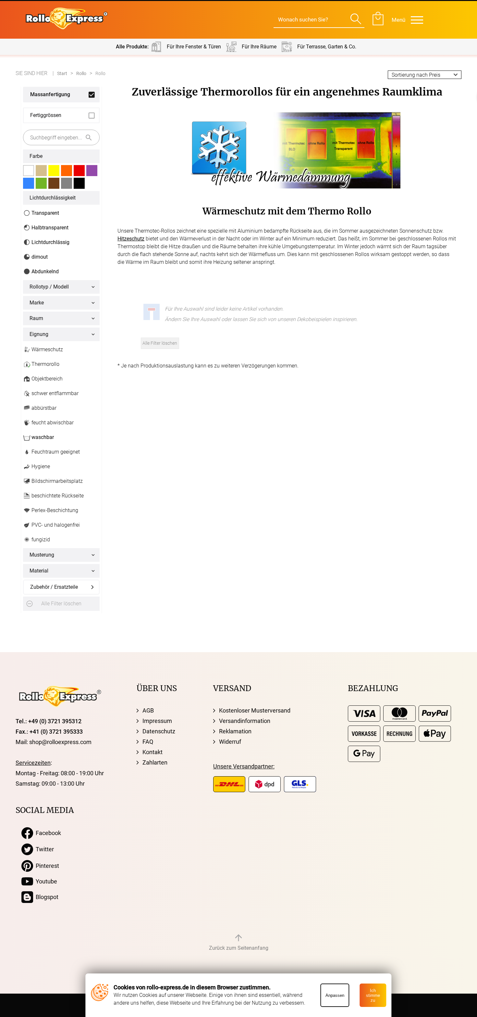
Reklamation (235, 731)
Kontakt (152, 752)
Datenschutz (158, 731)
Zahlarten (154, 762)
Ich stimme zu (373, 995)
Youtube (45, 881)
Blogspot (45, 897)
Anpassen (334, 995)
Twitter (43, 849)
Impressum (157, 720)
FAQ (147, 741)
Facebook (47, 833)
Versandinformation (244, 720)
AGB (148, 710)
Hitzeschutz (130, 239)
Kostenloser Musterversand (254, 710)
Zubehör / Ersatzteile (54, 587)
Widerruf (230, 741)
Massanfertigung (50, 94)
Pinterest (46, 865)
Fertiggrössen (45, 115)
